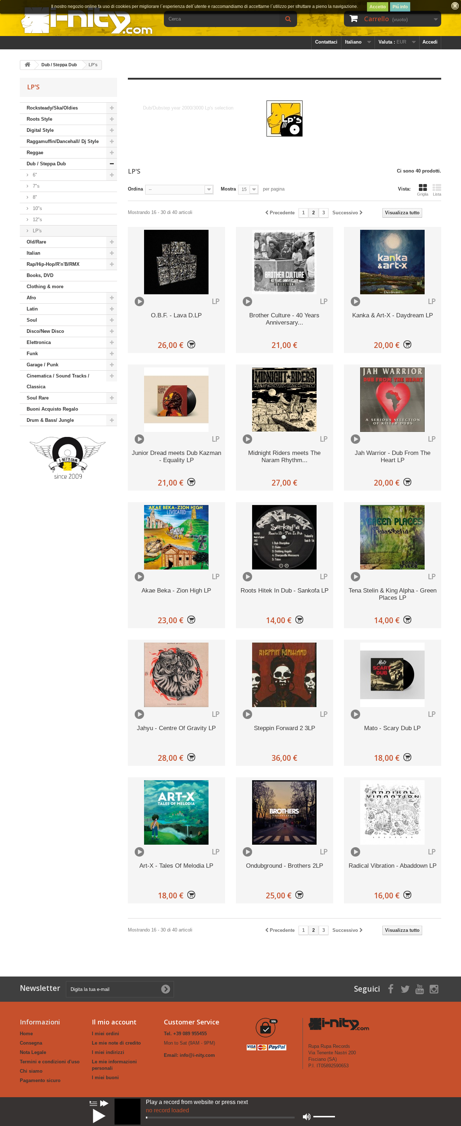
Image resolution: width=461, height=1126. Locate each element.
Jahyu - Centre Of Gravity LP (176, 728)
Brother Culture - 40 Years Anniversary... (284, 319)
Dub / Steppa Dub (46, 163)
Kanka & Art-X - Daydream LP (392, 315)
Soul (32, 320)
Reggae (35, 152)
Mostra (228, 189)
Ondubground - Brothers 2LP (284, 865)
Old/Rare (36, 242)
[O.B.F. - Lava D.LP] (176, 262)
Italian (33, 253)
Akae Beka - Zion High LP (176, 590)
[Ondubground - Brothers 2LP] (284, 812)
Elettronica (39, 342)
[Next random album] (104, 1103)
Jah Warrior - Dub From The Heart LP (392, 457)
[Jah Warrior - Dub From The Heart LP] (392, 399)
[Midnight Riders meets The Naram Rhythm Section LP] (284, 399)
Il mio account (114, 1022)
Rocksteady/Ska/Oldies (52, 108)
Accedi (430, 42)
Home (26, 1033)
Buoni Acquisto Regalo (52, 409)
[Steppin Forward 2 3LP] (284, 675)
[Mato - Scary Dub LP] (392, 675)
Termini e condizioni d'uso (50, 1061)
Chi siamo (31, 1071)
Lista (437, 194)
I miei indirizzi (108, 1052)
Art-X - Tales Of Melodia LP (176, 865)
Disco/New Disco (45, 331)
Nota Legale (33, 1052)
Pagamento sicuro (40, 1080)
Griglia (422, 194)
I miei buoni (105, 1077)
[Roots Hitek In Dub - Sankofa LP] (284, 537)
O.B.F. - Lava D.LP (176, 315)
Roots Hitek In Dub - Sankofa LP (284, 590)
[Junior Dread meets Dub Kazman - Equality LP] (176, 399)
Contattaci (326, 42)
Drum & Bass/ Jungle (50, 420)
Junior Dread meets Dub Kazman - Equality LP (176, 457)
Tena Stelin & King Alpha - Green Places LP (393, 594)
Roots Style (39, 119)
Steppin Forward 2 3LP (284, 728)
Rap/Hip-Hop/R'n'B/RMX (53, 264)
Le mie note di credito (116, 1043)
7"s (35, 186)
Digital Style (40, 130)
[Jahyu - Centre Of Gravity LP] (176, 675)
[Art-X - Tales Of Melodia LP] (176, 812)
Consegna (31, 1043)
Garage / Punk (42, 364)
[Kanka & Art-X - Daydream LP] (392, 262)
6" (34, 175)
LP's (36, 230)
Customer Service (191, 1022)
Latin (32, 309)
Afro (31, 297)
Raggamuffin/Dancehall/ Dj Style (63, 141)
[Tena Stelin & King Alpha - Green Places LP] (392, 537)
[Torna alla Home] (27, 65)
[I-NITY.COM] (86, 20)
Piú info (400, 6)
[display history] (93, 1103)
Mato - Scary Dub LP (392, 728)
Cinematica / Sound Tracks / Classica (58, 381)
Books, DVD (40, 275)
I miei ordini (105, 1033)
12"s (36, 219)
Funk (32, 353)
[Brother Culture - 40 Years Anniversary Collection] (284, 262)
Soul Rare (38, 398)
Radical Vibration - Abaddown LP (393, 865)
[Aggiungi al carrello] (191, 345)
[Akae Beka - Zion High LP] (176, 537)
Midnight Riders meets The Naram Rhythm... (284, 457)
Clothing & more (45, 286)
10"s (36, 208)
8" (34, 197)
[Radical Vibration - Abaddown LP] (392, 812)
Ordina (135, 189)
